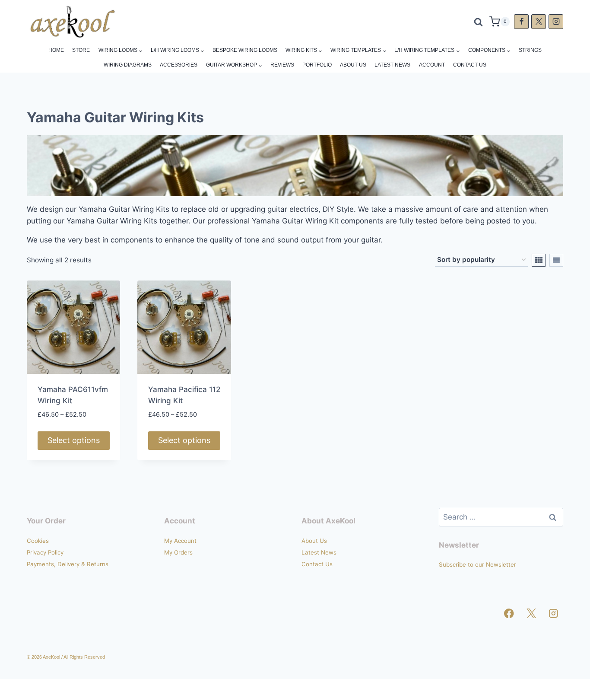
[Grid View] (539, 260)
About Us (353, 65)
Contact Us (469, 65)
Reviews (282, 65)
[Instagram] (556, 21)
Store (81, 50)
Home (56, 50)
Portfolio (317, 65)
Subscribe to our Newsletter (477, 564)
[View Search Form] (478, 21)
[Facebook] (521, 21)
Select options (74, 440)
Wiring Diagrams (128, 65)
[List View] (556, 260)
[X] (538, 21)
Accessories (178, 65)
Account (432, 65)
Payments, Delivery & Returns (67, 564)
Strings (530, 50)
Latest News (392, 65)
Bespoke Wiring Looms (245, 50)
